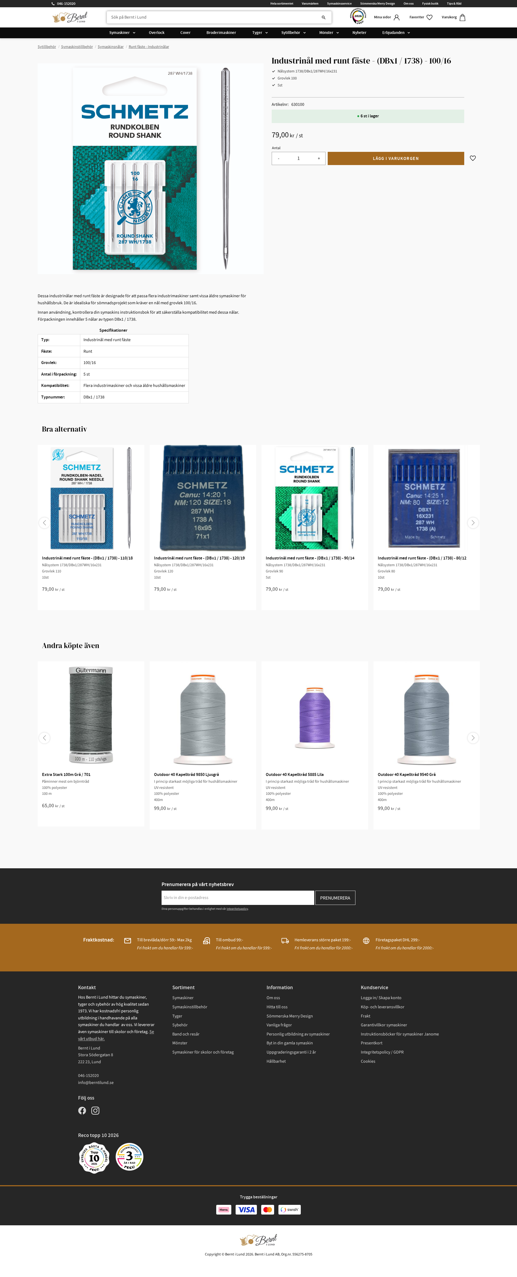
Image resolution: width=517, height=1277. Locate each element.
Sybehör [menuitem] (180, 1025)
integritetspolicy (237, 909)
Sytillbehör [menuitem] (290, 33)
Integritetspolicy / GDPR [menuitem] (382, 1052)
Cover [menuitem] (185, 33)
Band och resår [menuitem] (186, 1034)
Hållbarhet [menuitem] (276, 1061)
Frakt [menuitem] (365, 1016)
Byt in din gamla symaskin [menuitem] (290, 1043)
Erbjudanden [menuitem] (393, 33)
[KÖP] (396, 158)
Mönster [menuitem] (326, 33)
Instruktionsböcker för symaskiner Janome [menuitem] (400, 1034)
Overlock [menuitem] (157, 33)
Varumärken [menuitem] (310, 3)
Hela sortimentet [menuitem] (281, 3)
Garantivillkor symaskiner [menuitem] (384, 1025)
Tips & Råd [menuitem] (454, 3)
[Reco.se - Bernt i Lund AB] (358, 17)
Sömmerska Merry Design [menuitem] (377, 3)
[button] (421, 17)
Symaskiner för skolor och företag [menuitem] (203, 1052)
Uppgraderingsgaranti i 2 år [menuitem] (291, 1052)
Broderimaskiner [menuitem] (221, 33)
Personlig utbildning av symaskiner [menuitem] (298, 1034)
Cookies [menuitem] (368, 1061)
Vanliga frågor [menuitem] (279, 1025)
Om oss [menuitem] (409, 3)
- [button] (278, 158)
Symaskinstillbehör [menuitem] (189, 1007)
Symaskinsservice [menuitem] (339, 3)
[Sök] (323, 17)
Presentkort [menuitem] (371, 1043)
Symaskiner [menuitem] (119, 33)
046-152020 (66, 4)
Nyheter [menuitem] (359, 33)
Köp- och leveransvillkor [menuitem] (382, 1007)
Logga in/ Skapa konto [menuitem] (381, 998)
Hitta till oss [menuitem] (277, 1007)
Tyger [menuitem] (257, 33)
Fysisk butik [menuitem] (430, 3)
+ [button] (319, 158)
